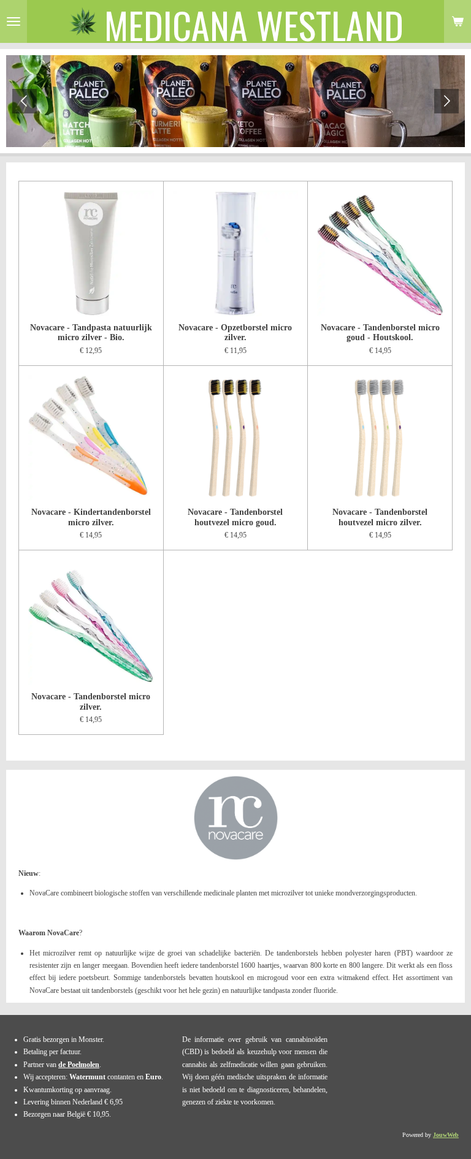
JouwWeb (446, 1134)
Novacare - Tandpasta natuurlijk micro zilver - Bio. (91, 332)
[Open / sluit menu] (13, 21)
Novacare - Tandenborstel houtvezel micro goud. (235, 517)
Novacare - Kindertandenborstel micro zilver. (91, 517)
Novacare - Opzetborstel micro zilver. (235, 332)
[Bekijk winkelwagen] (457, 21)
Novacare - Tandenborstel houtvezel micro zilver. (379, 517)
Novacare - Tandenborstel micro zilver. (90, 701)
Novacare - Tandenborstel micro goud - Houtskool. (380, 332)
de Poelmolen (78, 1064)
